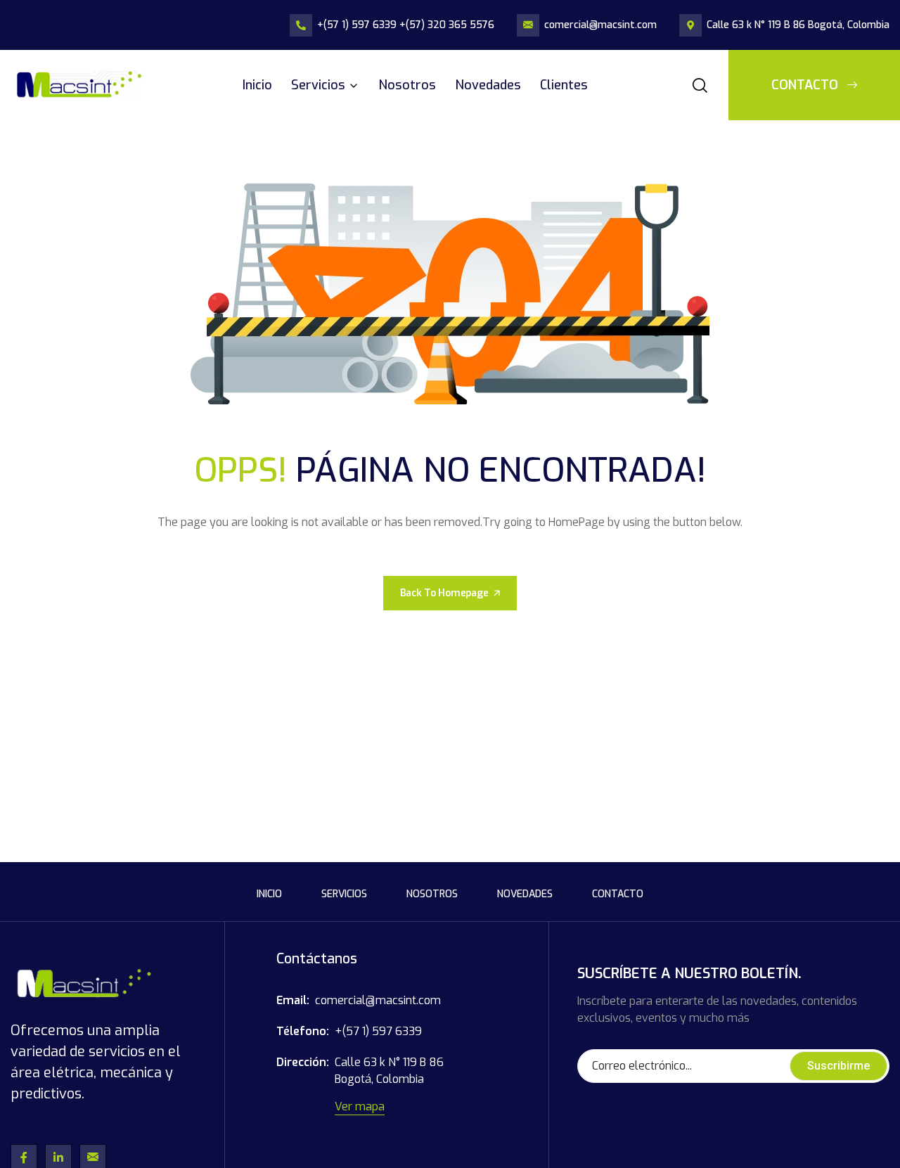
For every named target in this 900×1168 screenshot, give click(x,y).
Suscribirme (838, 1065)
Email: (292, 1000)
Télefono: (302, 1031)
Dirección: (302, 1062)
